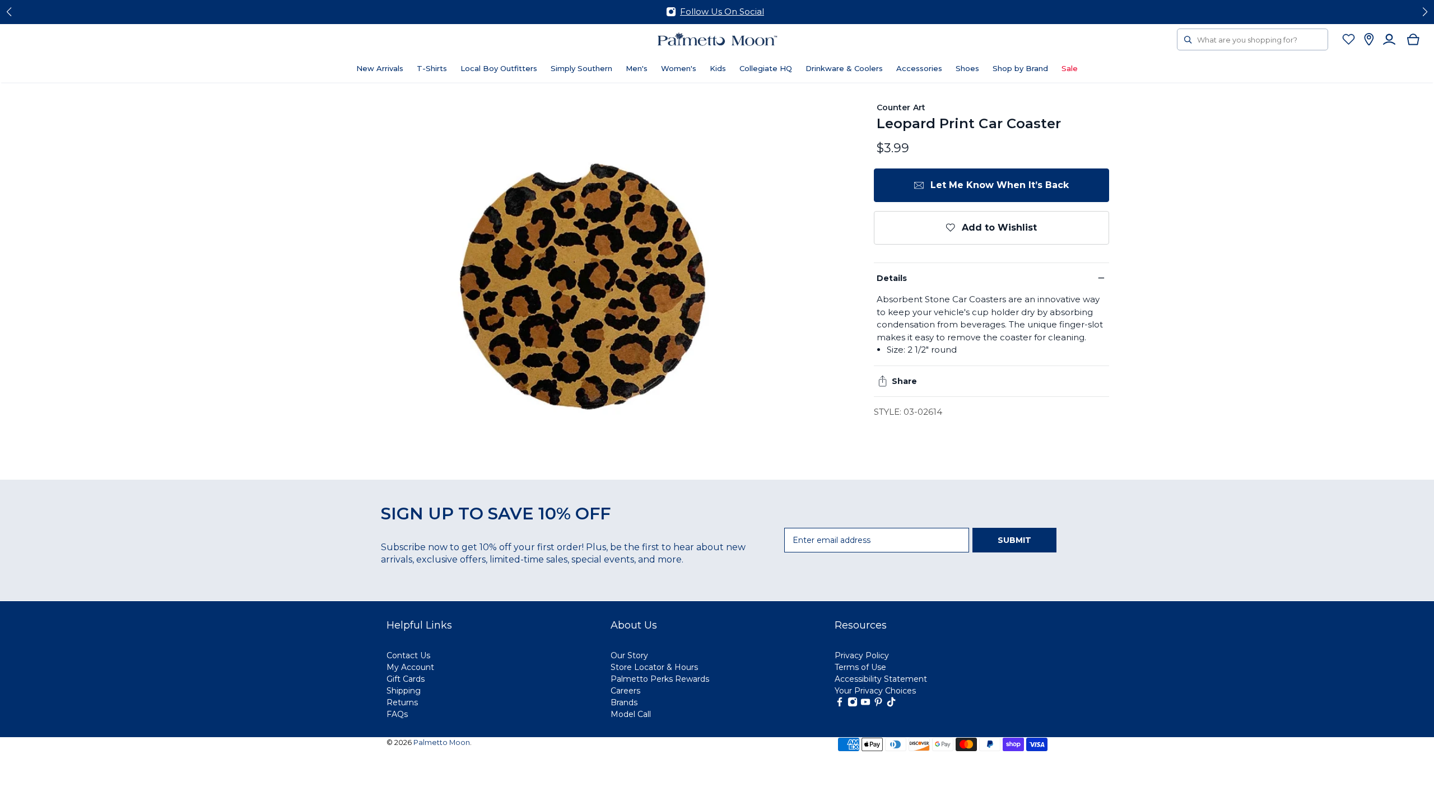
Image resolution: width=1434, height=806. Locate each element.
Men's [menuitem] (637, 68)
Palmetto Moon (441, 742)
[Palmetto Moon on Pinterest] (878, 704)
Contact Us (408, 655)
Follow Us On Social (722, 11)
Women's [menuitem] (678, 68)
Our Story (629, 655)
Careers (625, 691)
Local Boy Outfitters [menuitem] (498, 68)
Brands (624, 702)
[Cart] (1413, 39)
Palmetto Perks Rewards (660, 679)
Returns (402, 702)
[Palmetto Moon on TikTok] (891, 704)
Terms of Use (860, 667)
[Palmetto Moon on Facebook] (840, 704)
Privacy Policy (862, 655)
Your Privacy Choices (875, 691)
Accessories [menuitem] (919, 68)
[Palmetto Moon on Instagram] (853, 704)
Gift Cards (406, 679)
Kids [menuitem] (718, 68)
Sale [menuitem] (1069, 68)
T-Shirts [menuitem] (432, 68)
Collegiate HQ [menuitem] (765, 68)
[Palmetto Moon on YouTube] (865, 704)
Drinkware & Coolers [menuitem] (844, 68)
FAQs (397, 714)
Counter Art (901, 107)
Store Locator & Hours (654, 667)
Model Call (631, 714)
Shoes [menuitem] (967, 68)
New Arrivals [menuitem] (379, 68)
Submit (1014, 540)
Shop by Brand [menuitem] (1020, 68)
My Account (410, 667)
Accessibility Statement (881, 679)
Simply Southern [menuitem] (581, 68)
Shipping (404, 691)
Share (904, 381)
